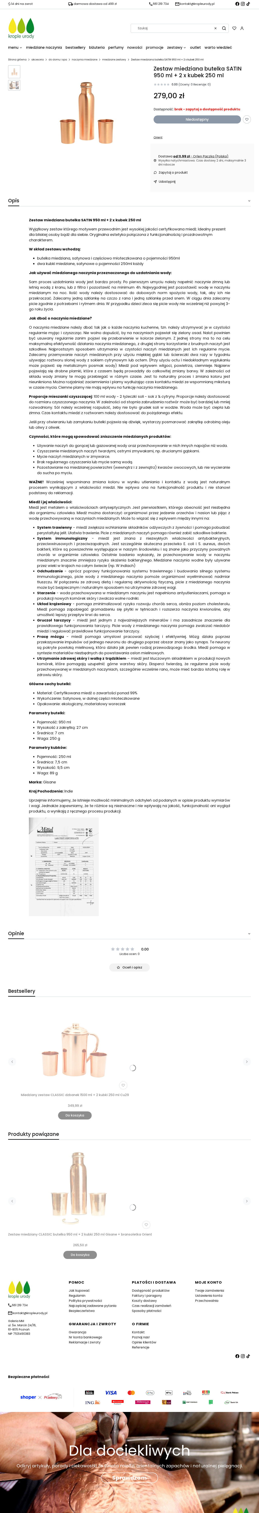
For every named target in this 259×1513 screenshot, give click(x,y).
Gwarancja (77, 1332)
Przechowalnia (206, 1300)
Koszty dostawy (144, 1300)
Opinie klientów (144, 1342)
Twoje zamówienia (209, 1290)
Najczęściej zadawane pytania (92, 1305)
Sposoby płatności (146, 1310)
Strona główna (17, 59)
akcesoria (37, 59)
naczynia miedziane (84, 59)
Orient (158, 137)
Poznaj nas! (141, 1337)
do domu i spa (58, 59)
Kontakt (138, 1332)
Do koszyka (75, 1115)
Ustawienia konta (208, 1295)
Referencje (140, 1347)
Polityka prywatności (85, 1300)
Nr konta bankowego (85, 1337)
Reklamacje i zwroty (85, 1342)
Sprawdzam (129, 1478)
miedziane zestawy (114, 59)
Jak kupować (79, 1290)
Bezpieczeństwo (82, 1310)
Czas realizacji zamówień (151, 1305)
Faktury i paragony (147, 1295)
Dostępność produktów (151, 1290)
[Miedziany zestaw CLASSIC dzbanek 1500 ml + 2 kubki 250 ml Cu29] (74, 1047)
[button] (224, 28)
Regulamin (77, 1295)
